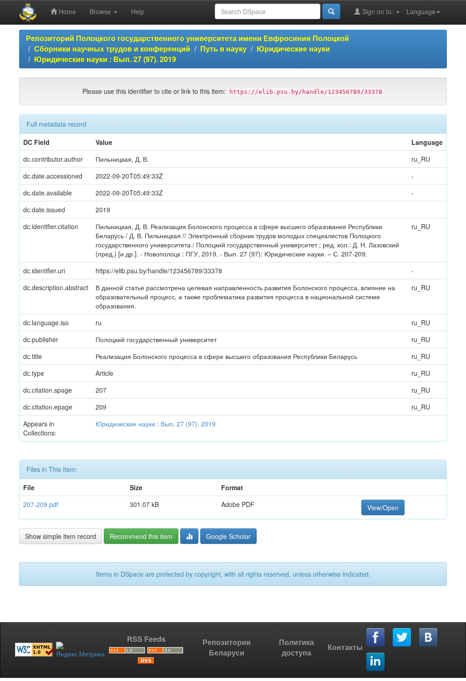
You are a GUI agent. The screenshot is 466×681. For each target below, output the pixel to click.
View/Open (383, 507)
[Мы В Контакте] (428, 637)
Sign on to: (377, 11)
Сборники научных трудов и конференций (112, 48)
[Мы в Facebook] (375, 637)
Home (66, 11)
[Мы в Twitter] (402, 637)
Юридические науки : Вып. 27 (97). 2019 (105, 59)
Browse (101, 11)
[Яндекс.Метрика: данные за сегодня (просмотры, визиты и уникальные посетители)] (80, 650)
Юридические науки (293, 48)
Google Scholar (228, 536)
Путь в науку (223, 48)
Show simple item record (60, 536)
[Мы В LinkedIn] (375, 662)
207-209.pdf (40, 504)
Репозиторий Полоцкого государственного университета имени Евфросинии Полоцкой (187, 38)
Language (421, 11)
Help (137, 11)
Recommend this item (141, 536)
